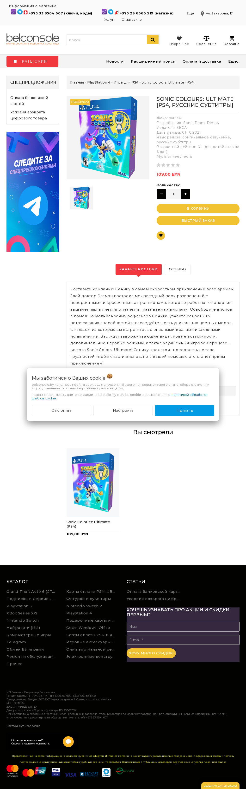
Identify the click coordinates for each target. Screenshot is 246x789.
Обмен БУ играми (25, 649)
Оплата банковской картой (29, 100)
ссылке (222, 761)
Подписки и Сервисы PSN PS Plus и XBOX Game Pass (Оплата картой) (32, 598)
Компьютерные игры (28, 635)
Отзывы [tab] (178, 269)
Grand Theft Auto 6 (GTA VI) (32, 591)
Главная (77, 82)
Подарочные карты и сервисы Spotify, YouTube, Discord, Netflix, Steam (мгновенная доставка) (92, 620)
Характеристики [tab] (138, 269)
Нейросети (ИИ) (23, 627)
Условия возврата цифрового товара (28, 115)
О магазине (132, 19)
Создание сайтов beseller (220, 785)
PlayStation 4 (79, 613)
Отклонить (61, 410)
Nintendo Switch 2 (84, 606)
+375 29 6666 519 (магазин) (147, 13)
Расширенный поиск (153, 61)
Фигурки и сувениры (88, 598)
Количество (168, 185)
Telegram (16, 642)
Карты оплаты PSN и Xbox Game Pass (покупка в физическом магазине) (92, 635)
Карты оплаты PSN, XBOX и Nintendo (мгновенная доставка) (92, 591)
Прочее (14, 663)
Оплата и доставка (202, 61)
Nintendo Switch (22, 620)
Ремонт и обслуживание (32, 656)
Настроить (123, 410)
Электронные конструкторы (92, 656)
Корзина (232, 44)
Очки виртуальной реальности (92, 649)
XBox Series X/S (21, 613)
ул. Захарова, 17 (216, 13)
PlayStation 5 (19, 606)
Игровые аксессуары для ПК (92, 642)
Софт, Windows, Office (88, 627)
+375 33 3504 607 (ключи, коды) (61, 13)
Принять (185, 410)
